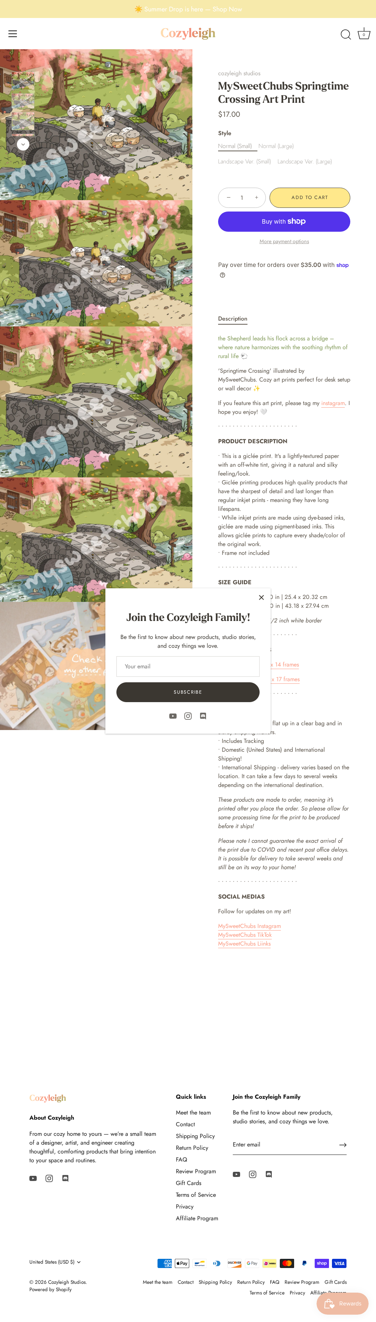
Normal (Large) (276, 145)
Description (232, 318)
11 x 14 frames (281, 664)
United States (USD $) (52, 1262)
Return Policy (192, 1148)
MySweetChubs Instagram (249, 926)
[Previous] (23, 61)
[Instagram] (188, 715)
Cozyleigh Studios (67, 1282)
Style (224, 133)
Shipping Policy (195, 1136)
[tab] (236, 318)
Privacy (185, 1206)
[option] (23, 82)
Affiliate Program (197, 1218)
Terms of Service (196, 1195)
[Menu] (13, 34)
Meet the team (193, 1112)
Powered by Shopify (50, 1289)
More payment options (284, 241)
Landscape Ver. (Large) (305, 161)
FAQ (181, 1159)
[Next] (23, 144)
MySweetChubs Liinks (244, 943)
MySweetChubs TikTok (245, 935)
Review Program (196, 1171)
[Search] (346, 35)
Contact (185, 1124)
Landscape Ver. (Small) (244, 161)
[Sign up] (343, 1145)
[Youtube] (173, 715)
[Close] (261, 597)
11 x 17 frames (282, 679)
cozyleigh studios (239, 73)
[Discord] (203, 715)
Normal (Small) (235, 145)
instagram (333, 403)
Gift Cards (188, 1183)
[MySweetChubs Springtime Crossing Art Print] (23, 81)
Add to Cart (310, 197)
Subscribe (188, 692)
